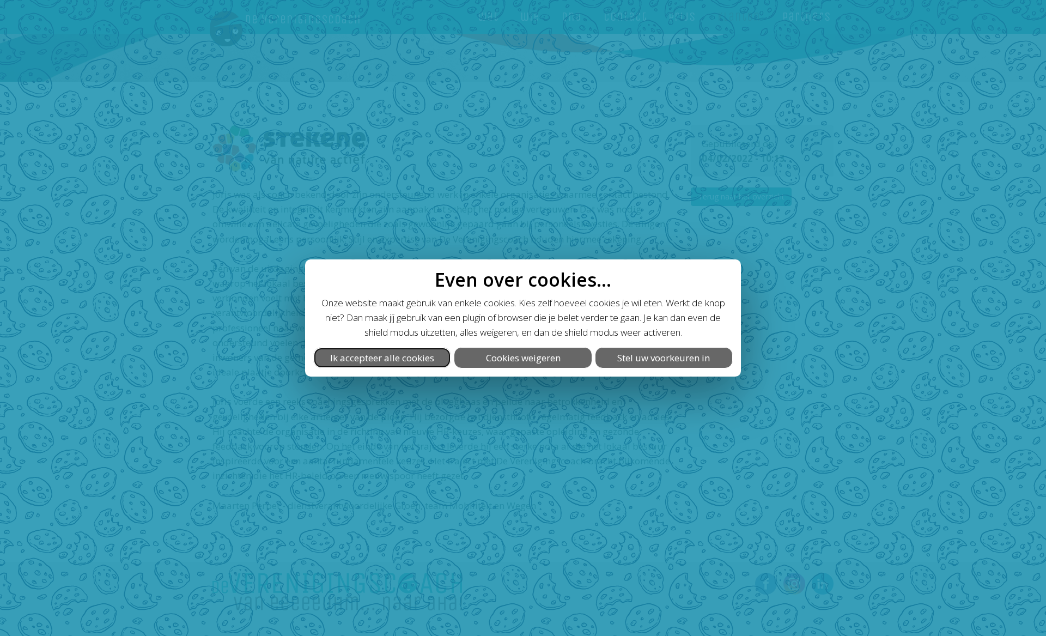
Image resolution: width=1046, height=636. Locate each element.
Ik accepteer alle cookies (382, 358)
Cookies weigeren (523, 358)
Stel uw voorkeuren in (663, 358)
